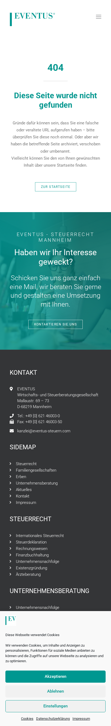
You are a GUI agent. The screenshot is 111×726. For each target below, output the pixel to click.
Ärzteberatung (28, 574)
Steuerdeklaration (31, 542)
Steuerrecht (26, 463)
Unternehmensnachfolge (37, 561)
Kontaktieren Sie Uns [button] (55, 324)
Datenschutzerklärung (53, 719)
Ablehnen (55, 691)
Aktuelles (24, 489)
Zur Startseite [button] (55, 187)
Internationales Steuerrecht (40, 535)
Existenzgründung (31, 568)
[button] (98, 16)
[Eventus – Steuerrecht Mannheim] (33, 16)
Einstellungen (55, 706)
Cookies (27, 719)
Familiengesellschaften (36, 470)
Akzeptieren (55, 676)
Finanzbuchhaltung (32, 555)
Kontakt (22, 496)
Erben (21, 476)
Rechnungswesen (31, 548)
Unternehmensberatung (37, 483)
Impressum (81, 719)
